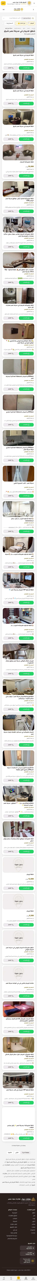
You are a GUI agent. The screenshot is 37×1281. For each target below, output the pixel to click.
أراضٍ (33, 1221)
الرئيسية (33, 28)
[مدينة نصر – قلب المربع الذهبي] (18, 482)
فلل (34, 1215)
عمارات (33, 1233)
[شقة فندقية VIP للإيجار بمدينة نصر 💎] (18, 589)
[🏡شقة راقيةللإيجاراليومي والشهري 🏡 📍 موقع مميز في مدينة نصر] (18, 340)
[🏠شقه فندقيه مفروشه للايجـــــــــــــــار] (18, 624)
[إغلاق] (34, 3)
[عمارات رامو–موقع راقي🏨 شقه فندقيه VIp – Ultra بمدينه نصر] (18, 268)
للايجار (28, 28)
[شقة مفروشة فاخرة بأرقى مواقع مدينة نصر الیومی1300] (18, 197)
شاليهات (32, 1230)
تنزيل (3, 3)
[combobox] (12, 18)
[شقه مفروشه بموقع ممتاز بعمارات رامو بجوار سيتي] (18, 837)
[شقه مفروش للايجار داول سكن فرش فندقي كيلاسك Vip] (18, 1053)
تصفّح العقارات (12, 1215)
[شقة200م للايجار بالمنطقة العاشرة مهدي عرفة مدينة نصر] (18, 446)
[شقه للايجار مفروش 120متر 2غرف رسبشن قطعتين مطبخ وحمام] (18, 1017)
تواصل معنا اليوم (30, 1182)
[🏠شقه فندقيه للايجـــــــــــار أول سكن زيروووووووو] (18, 517)
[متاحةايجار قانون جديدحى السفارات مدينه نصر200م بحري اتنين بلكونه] (18, 766)
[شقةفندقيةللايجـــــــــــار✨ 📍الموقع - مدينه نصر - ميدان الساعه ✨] (18, 802)
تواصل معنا (14, 1233)
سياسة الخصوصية (12, 1236)
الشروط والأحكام (12, 1238)
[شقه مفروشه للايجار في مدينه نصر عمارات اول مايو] (18, 304)
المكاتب (15, 1218)
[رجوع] (33, 9)
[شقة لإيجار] (18, 873)
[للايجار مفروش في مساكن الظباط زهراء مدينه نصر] (18, 731)
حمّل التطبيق (13, 1227)
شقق (24, 28)
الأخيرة (10, 1152)
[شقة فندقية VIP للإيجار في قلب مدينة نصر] (18, 1089)
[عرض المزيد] (3, 23)
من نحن (15, 1230)
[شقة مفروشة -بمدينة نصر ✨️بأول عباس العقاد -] (18, 1124)
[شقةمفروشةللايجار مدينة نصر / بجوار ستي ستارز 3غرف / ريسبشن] (18, 695)
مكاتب (33, 1224)
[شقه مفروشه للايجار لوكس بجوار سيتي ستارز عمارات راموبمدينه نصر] (18, 233)
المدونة (15, 1221)
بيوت (34, 1218)
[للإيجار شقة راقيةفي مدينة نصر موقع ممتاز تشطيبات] (18, 660)
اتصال (9, 68)
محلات (33, 1227)
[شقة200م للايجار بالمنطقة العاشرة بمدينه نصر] (18, 375)
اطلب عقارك (13, 1224)
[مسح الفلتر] (29, 23)
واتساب (25, 68)
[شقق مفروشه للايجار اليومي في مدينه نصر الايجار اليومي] (18, 946)
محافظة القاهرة (17, 28)
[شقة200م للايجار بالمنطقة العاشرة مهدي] (18, 411)
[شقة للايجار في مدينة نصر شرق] (18, 54)
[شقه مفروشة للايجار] (18, 161)
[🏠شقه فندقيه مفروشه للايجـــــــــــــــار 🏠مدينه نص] (18, 553)
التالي (16, 1152)
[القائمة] (3, 9)
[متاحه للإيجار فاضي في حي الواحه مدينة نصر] (18, 982)
